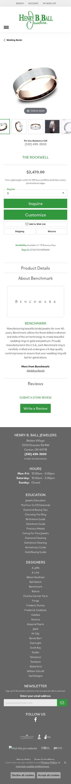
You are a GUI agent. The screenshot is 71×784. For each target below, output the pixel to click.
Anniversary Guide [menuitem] (35, 547)
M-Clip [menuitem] (35, 633)
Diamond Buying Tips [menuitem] (35, 509)
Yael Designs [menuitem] (36, 676)
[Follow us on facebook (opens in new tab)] (35, 719)
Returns (52, 231)
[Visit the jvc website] (45, 748)
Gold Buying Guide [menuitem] (35, 552)
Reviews (35, 383)
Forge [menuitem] (35, 600)
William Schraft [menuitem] (35, 671)
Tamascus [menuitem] (35, 657)
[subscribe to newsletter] (62, 702)
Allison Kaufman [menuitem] (36, 577)
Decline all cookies (23, 775)
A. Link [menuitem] (35, 572)
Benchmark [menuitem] (35, 586)
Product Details (35, 268)
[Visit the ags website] (27, 737)
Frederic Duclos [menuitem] (36, 605)
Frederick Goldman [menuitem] (35, 610)
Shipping (19, 231)
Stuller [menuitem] (35, 652)
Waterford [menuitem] (36, 666)
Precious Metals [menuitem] (36, 528)
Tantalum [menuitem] (35, 661)
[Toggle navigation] (6, 26)
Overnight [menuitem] (35, 643)
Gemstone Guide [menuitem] (35, 524)
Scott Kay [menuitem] (35, 647)
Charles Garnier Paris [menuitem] (35, 596)
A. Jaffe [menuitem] (35, 567)
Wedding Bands (14, 40)
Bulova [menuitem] (35, 591)
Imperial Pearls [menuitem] (35, 624)
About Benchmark (35, 278)
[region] (35, 83)
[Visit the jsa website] (23, 748)
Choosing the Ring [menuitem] (35, 514)
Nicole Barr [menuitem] (35, 638)
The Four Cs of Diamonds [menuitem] (35, 505)
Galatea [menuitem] (35, 614)
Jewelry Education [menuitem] (36, 500)
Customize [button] (35, 215)
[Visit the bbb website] (39, 737)
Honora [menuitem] (35, 619)
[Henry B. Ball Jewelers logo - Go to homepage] (36, 19)
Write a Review (35, 408)
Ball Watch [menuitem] (36, 582)
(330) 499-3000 (36, 144)
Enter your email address (35, 696)
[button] (19, 3)
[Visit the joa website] (47, 737)
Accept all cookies (48, 775)
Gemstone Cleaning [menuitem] (35, 542)
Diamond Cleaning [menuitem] (35, 538)
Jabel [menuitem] (35, 629)
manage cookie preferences (32, 766)
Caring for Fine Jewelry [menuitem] (35, 533)
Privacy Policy (49, 762)
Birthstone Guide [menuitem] (35, 519)
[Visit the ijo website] (58, 748)
